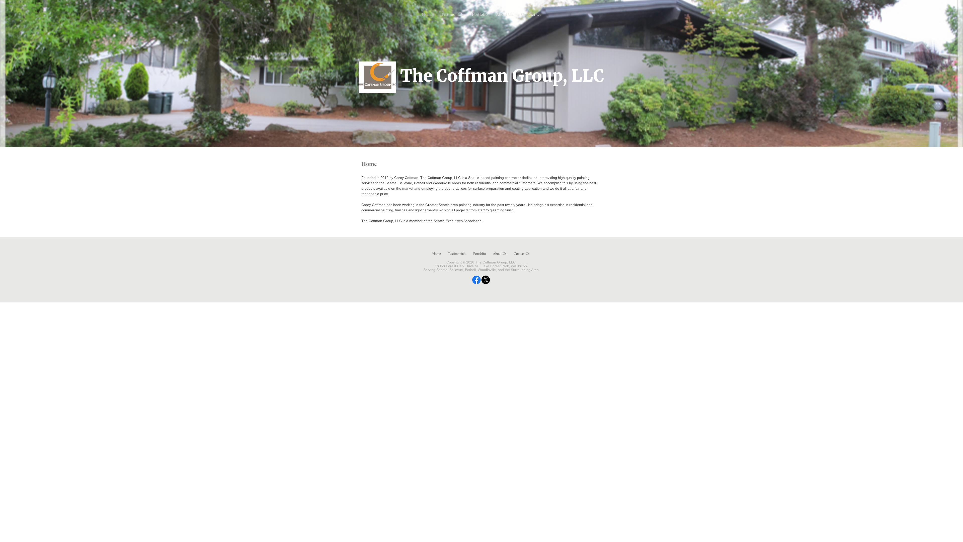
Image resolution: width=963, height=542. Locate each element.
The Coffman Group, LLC (502, 75)
